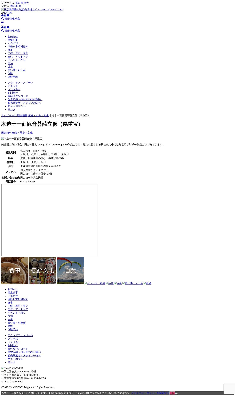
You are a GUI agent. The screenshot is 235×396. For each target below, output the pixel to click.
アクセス (13, 86)
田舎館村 (6, 132)
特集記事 (13, 39)
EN (6, 12)
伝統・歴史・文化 (18, 53)
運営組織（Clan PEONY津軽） (25, 99)
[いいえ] (176, 393)
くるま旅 (13, 43)
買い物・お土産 (17, 70)
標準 (17, 2)
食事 (10, 50)
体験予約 (13, 76)
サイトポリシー (17, 106)
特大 (26, 2)
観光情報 (22, 115)
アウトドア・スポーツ (20, 82)
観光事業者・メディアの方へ (24, 102)
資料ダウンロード (18, 96)
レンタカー (14, 89)
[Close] (2, 25)
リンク (11, 109)
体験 (10, 73)
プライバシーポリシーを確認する (150, 393)
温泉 (10, 66)
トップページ (9, 115)
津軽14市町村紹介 (18, 46)
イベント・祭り (17, 60)
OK (172, 393)
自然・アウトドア (18, 56)
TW (10, 12)
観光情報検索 (12, 18)
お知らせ (13, 36)
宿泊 (10, 63)
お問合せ (13, 92)
